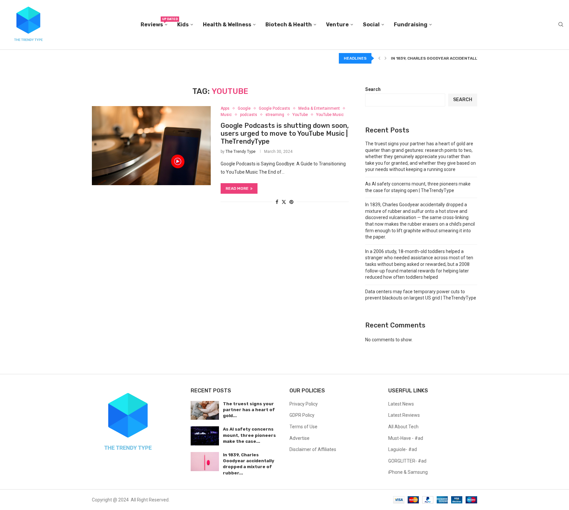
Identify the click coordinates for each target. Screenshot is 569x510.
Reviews (154, 22)
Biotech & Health (288, 24)
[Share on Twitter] (284, 202)
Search (373, 89)
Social (371, 24)
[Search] (560, 24)
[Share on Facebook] (277, 202)
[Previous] (379, 58)
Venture (337, 24)
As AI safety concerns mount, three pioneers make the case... (249, 435)
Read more (237, 188)
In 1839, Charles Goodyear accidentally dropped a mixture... (458, 58)
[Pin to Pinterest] (291, 202)
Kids (183, 24)
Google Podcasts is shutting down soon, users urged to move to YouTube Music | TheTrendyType (285, 133)
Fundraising (410, 24)
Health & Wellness (227, 24)
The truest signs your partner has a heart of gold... (249, 409)
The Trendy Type (241, 151)
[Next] (385, 58)
